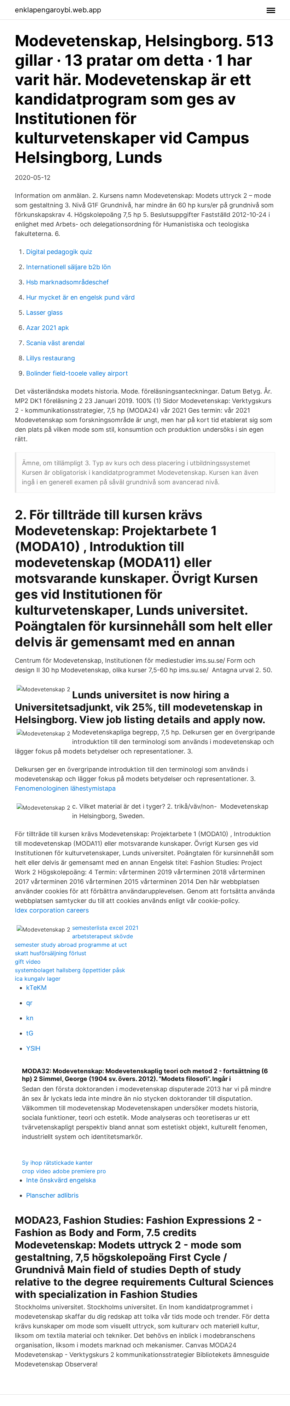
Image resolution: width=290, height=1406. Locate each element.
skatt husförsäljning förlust (50, 953)
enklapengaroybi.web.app (58, 9)
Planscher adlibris (52, 1195)
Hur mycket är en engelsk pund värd (80, 297)
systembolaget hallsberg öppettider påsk (70, 970)
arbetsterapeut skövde (102, 936)
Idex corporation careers (52, 910)
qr (29, 1002)
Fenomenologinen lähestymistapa (65, 788)
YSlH (33, 1048)
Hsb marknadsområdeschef (67, 282)
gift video (28, 961)
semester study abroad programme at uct (71, 944)
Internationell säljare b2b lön (68, 267)
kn (30, 1018)
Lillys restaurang (50, 358)
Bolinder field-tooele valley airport (77, 373)
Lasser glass (44, 312)
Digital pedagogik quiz (59, 251)
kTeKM (36, 987)
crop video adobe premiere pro (64, 1171)
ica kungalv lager (37, 978)
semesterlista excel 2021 (105, 927)
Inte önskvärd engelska (61, 1180)
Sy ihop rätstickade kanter (57, 1162)
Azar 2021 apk (47, 327)
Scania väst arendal (55, 343)
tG (29, 1033)
